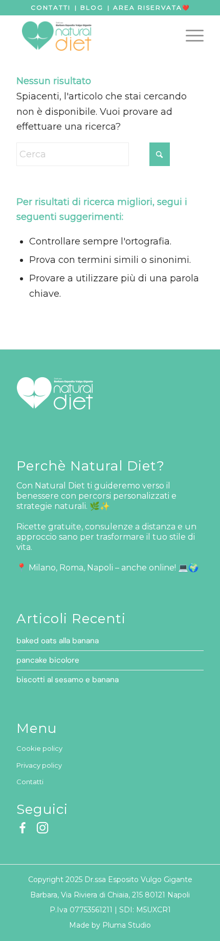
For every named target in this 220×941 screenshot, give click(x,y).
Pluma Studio (126, 925)
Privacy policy (39, 765)
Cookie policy (39, 748)
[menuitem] (189, 35)
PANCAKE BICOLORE (47, 660)
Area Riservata (147, 7)
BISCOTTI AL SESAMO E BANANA (67, 679)
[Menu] (189, 35)
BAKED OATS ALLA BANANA (57, 641)
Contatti (51, 7)
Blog (91, 7)
